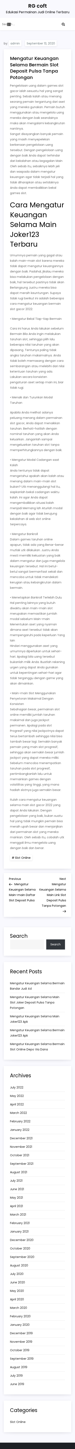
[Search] (63, 24)
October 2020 (20, 1248)
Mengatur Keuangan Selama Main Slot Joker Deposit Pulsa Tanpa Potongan (34, 1002)
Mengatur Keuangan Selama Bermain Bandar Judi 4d (37, 986)
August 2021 (18, 1172)
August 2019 (18, 1367)
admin (15, 43)
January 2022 (19, 1130)
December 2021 (21, 1138)
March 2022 (18, 1113)
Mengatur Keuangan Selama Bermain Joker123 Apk (37, 1033)
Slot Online (23, 858)
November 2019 (21, 1342)
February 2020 (20, 1316)
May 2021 (16, 1198)
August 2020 (19, 1265)
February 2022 (20, 1121)
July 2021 (16, 1181)
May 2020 (17, 1291)
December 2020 (22, 1240)
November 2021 (21, 1147)
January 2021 (19, 1231)
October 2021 (19, 1155)
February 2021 (20, 1223)
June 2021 (17, 1189)
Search (19, 936)
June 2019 (17, 1384)
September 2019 (22, 1359)
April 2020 (17, 1299)
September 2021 (21, 1164)
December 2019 (21, 1333)
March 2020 (18, 1308)
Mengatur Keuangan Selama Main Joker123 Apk (34, 1019)
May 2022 (17, 1096)
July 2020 (17, 1274)
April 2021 (16, 1206)
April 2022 (17, 1104)
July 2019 (16, 1376)
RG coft (37, 5)
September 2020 (22, 1257)
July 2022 (16, 1087)
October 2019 (19, 1350)
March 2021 (18, 1214)
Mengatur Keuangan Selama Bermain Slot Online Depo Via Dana (37, 1046)
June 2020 (17, 1282)
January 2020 (20, 1325)
